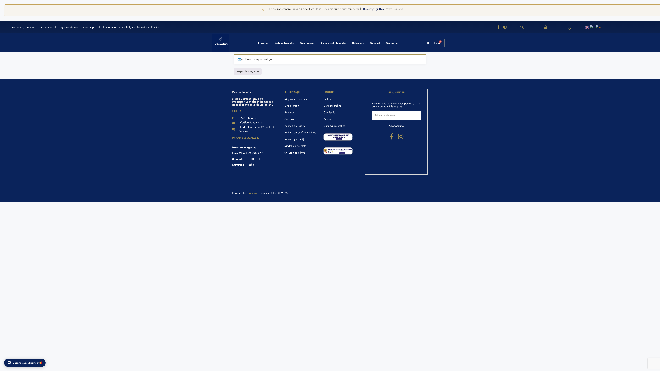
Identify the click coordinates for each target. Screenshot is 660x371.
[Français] (592, 27)
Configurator (307, 43)
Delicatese (358, 43)
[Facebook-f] (498, 27)
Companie (392, 43)
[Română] (598, 27)
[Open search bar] (522, 27)
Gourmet (375, 43)
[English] (587, 27)
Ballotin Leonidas (284, 43)
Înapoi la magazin (247, 71)
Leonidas (252, 193)
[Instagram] (505, 27)
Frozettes (263, 43)
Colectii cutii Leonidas (333, 43)
